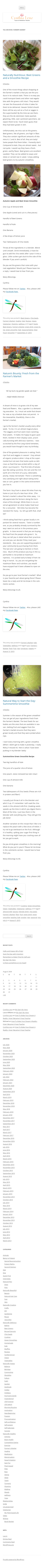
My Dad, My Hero (9, 960)
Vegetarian (7, 324)
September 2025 (9, 1059)
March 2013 (7, 1241)
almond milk (7, 912)
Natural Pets (7, 1282)
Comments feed (9, 1542)
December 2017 (8, 1118)
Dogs (6, 1284)
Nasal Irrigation (10, 1460)
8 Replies (6, 84)
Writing (5, 1518)
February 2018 (8, 1112)
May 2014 (6, 1205)
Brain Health (8, 1439)
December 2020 (8, 1086)
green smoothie (11, 330)
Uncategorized (8, 1507)
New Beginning (9, 1413)
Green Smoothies (34, 906)
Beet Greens (25, 318)
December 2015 (8, 1165)
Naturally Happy (9, 1363)
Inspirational (9, 1399)
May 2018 (6, 1109)
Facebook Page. (12, 291)
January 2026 (7, 1050)
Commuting (8, 1372)
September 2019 (9, 1091)
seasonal (34, 917)
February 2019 (8, 1100)
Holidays (7, 1393)
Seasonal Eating (27, 330)
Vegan (34, 321)
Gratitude (7, 1387)
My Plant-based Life (11, 1513)
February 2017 (8, 1135)
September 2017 (9, 1124)
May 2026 (6, 1048)
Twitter (22, 288)
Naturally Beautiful (9, 1290)
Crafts (6, 1308)
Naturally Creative (9, 1305)
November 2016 (9, 1141)
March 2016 (7, 1159)
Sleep (6, 1477)
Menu (22, 8)
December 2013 (8, 1217)
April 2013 (6, 1238)
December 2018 (8, 1103)
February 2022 (8, 1080)
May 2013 (6, 1235)
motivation (8, 1410)
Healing (18, 321)
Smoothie (11, 333)
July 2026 (6, 1045)
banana (15, 912)
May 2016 (6, 1153)
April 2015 (6, 1185)
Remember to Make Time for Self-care (16, 957)
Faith (6, 1381)
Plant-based (8, 1466)
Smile (5, 1504)
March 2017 (7, 1132)
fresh (11, 648)
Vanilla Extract (9, 1355)
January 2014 (7, 1214)
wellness (22, 324)
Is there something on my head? (14, 963)
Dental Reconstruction (12, 1261)
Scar (5, 1299)
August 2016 (7, 1144)
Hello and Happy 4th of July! (13, 951)
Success (7, 1431)
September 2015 (9, 1173)
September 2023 (9, 1068)
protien (23, 917)
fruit (14, 648)
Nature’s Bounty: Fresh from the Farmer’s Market (21, 375)
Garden (7, 1384)
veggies (31, 648)
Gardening (8, 1314)
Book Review (9, 1521)
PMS (6, 1469)
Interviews (7, 1279)
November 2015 (9, 1167)
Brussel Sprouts (10, 1331)
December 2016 (8, 1138)
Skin (5, 1302)
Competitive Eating (11, 1442)
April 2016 (6, 1156)
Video (5, 1516)
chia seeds (33, 912)
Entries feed (7, 1539)
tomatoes (24, 648)
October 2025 (8, 1056)
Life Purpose (8, 1401)
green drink (29, 327)
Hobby (6, 1390)
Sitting (6, 1475)
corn (28, 645)
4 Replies (6, 382)
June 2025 (6, 1062)
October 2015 (8, 1170)
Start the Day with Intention (13, 954)
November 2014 (9, 1197)
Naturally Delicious (9, 1322)
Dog (4, 1273)
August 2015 (7, 1176)
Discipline (7, 1375)
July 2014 (6, 1203)
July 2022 (6, 1077)
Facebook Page (12, 610)
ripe (18, 648)
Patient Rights (9, 1264)
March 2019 (7, 1097)
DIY (5, 1311)
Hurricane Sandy (10, 1396)
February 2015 (8, 1191)
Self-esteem (8, 1425)
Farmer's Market (9, 321)
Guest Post (7, 1276)
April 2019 (6, 1094)
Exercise (7, 1445)
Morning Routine (10, 1407)
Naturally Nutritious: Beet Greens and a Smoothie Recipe (21, 76)
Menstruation (9, 1457)
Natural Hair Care (10, 1296)
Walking (7, 1489)
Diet (4, 1270)
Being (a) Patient (9, 1258)
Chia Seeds (34, 318)
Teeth (6, 1480)
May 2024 (6, 1065)
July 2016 (6, 1147)
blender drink (24, 912)
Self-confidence (10, 1422)
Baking (6, 1325)
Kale (23, 321)
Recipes (28, 321)
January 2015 (7, 1194)
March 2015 (7, 1188)
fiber (17, 914)
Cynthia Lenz (7, 1010)
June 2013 (6, 1232)
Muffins (7, 1349)
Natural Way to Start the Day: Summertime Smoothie (19, 702)
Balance (7, 1366)
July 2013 (6, 1229)
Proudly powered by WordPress (13, 1560)
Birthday (7, 1369)
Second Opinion (10, 1267)
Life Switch (8, 1404)
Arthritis (7, 1437)
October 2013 (8, 1223)
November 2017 (9, 1121)
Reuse (6, 1317)
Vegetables (7, 645)
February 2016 (8, 1162)
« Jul (4, 995)
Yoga (6, 1498)
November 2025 (9, 1053)
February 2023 (8, 1071)
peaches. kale (15, 917)
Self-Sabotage (9, 1428)
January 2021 (7, 1083)
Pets (6, 1287)
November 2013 (9, 1220)
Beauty (7, 1293)
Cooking (24, 906)
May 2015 (6, 1182)
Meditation (8, 1454)
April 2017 (6, 1129)
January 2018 (7, 1115)
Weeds (6, 1492)
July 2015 (6, 1179)
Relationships (8, 1501)
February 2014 (8, 1211)
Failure (6, 1378)
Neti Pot (7, 1463)
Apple (36, 324)
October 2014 (8, 1200)
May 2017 (6, 1126)
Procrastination (10, 1419)
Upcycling (7, 1320)
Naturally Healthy (9, 1434)
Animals (6, 1255)
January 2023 (7, 1074)
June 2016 (6, 1150)
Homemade (8, 1343)
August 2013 (7, 1226)
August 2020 (7, 1088)
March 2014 (7, 1208)
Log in (5, 1536)
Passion (7, 1416)
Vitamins (14, 324)
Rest (6, 1472)
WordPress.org (8, 1545)
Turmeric (7, 1483)
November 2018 (9, 1106)
